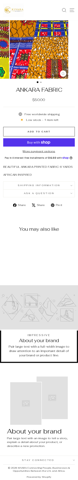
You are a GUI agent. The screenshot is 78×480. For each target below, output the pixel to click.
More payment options (39, 151)
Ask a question (39, 193)
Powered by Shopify (39, 476)
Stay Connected (38, 460)
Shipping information (39, 185)
